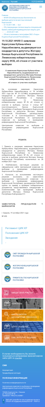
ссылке (18, 358)
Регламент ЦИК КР (16, 228)
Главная (5, 15)
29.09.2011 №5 (12, 32)
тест (19, 25)
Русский (14, 2)
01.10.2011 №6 (9, 25)
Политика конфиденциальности (14, 383)
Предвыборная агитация (11, 373)
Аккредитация (7, 370)
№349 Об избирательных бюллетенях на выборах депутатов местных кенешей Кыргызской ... (19, 20)
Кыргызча (5, 2)
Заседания (11, 237)
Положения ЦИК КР (16, 233)
